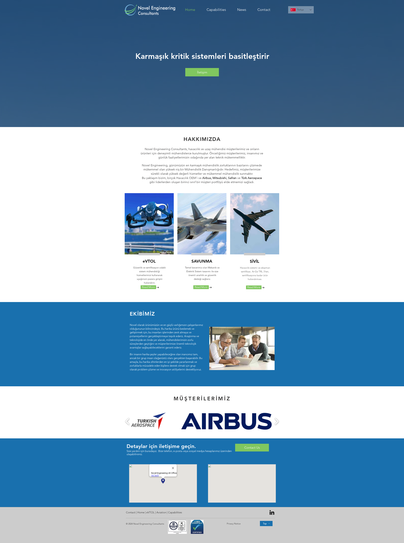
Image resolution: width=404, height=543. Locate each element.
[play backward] (127, 421)
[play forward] (276, 421)
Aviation (161, 512)
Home (141, 512)
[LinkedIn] (272, 512)
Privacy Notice (234, 523)
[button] (219, 9)
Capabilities (175, 512)
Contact (131, 512)
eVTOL (150, 512)
